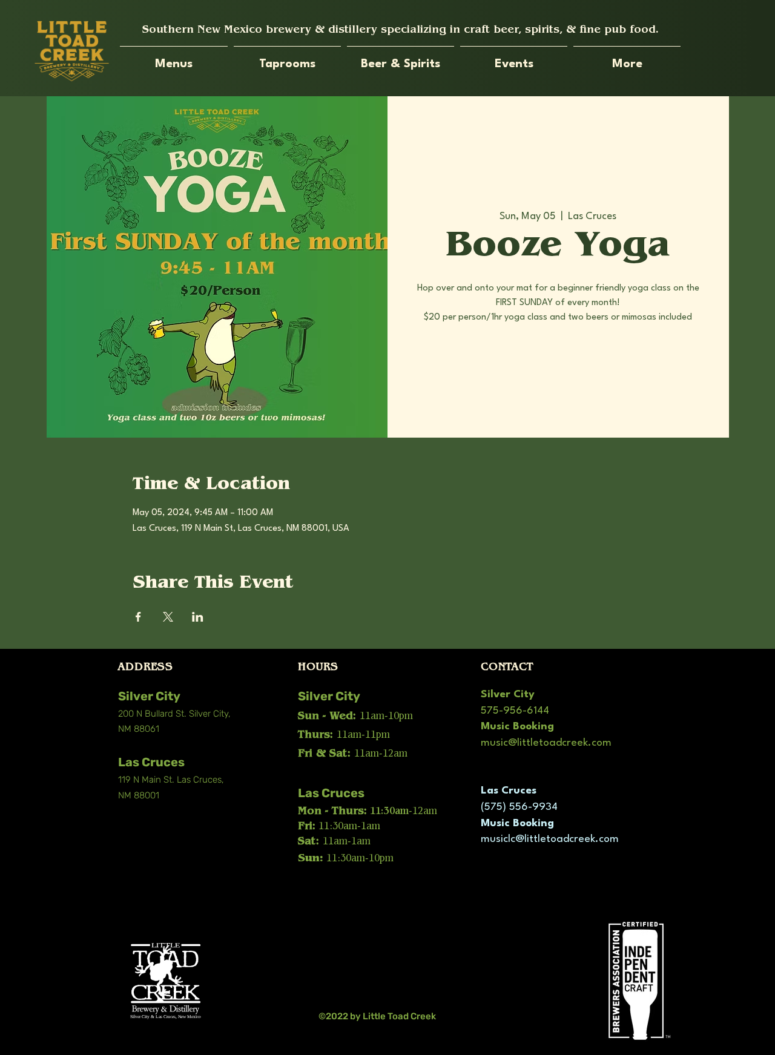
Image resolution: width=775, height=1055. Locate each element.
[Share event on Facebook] (138, 617)
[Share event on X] (168, 617)
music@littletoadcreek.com (546, 743)
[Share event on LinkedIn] (197, 617)
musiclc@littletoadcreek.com (550, 839)
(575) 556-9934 (519, 807)
